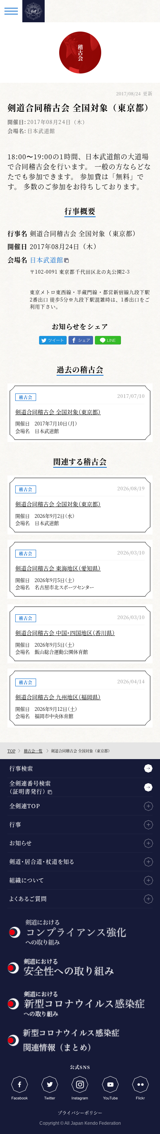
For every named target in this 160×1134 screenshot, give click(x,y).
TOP (11, 751)
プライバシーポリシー (80, 1113)
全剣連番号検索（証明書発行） (30, 787)
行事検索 (21, 768)
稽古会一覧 (33, 751)
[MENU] (11, 11)
